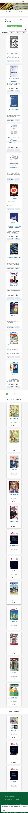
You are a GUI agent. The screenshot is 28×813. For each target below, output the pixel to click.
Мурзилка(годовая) (14, 418)
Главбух (14, 570)
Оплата (6, 801)
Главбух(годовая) (14, 545)
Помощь (17, 799)
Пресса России (5, 2)
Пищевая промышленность (14, 344)
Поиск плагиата (18, 804)
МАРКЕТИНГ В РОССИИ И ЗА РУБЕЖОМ (14, 197)
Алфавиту (11, 32)
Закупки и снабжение (14, 167)
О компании (18, 801)
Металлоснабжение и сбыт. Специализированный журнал (14, 256)
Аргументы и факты (14, 646)
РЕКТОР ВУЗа (14, 469)
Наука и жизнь (14, 730)
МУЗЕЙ (14, 672)
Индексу (18, 32)
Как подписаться (8, 799)
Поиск (21, 11)
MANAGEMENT (14, 48)
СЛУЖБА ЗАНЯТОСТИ (14, 596)
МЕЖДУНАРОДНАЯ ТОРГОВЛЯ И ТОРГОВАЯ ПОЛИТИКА (14, 227)
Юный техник (14, 621)
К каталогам (7, 11)
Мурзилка (14, 443)
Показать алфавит (14, 26)
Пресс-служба (14, 374)
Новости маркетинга (14, 285)
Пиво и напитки (14, 315)
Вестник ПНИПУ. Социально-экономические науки (14, 108)
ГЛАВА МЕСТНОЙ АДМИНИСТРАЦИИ (14, 520)
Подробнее (4, 807)
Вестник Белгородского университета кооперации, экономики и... (14, 80)
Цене (24, 32)
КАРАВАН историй (14, 494)
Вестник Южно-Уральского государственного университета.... (14, 139)
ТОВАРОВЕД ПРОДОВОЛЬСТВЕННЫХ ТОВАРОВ (14, 699)
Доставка (7, 804)
